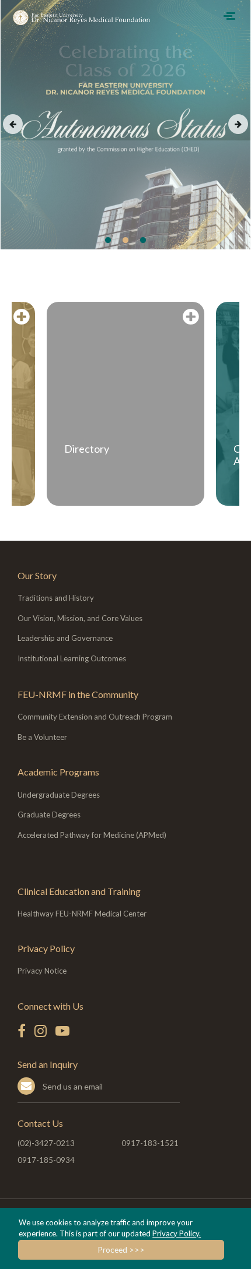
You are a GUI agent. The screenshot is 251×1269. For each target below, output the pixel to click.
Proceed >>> (121, 1249)
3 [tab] (143, 240)
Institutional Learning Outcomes (72, 658)
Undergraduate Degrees (59, 794)
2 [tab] (125, 240)
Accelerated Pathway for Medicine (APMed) (92, 835)
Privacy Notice (42, 970)
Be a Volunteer (42, 737)
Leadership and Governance (65, 638)
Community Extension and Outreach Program (95, 716)
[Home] (84, 17)
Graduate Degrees (49, 814)
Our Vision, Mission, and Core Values (80, 618)
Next (238, 124)
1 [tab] (108, 240)
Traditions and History (56, 597)
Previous (13, 124)
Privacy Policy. (176, 1233)
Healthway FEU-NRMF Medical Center (82, 913)
